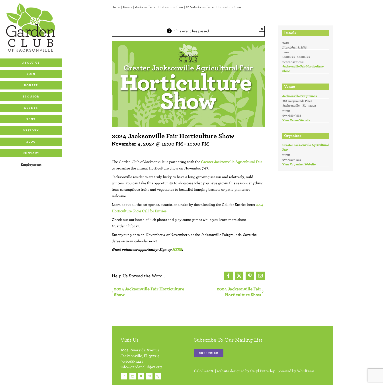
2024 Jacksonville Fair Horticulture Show (149, 291)
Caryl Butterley (262, 370)
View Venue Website (296, 120)
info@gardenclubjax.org (141, 366)
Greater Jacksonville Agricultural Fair (231, 161)
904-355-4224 (132, 361)
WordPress (305, 370)
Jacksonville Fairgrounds (299, 96)
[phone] (158, 376)
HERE (177, 249)
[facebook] (124, 376)
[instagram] (132, 376)
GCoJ (198, 370)
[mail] (149, 376)
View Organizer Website (299, 164)
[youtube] (141, 376)
